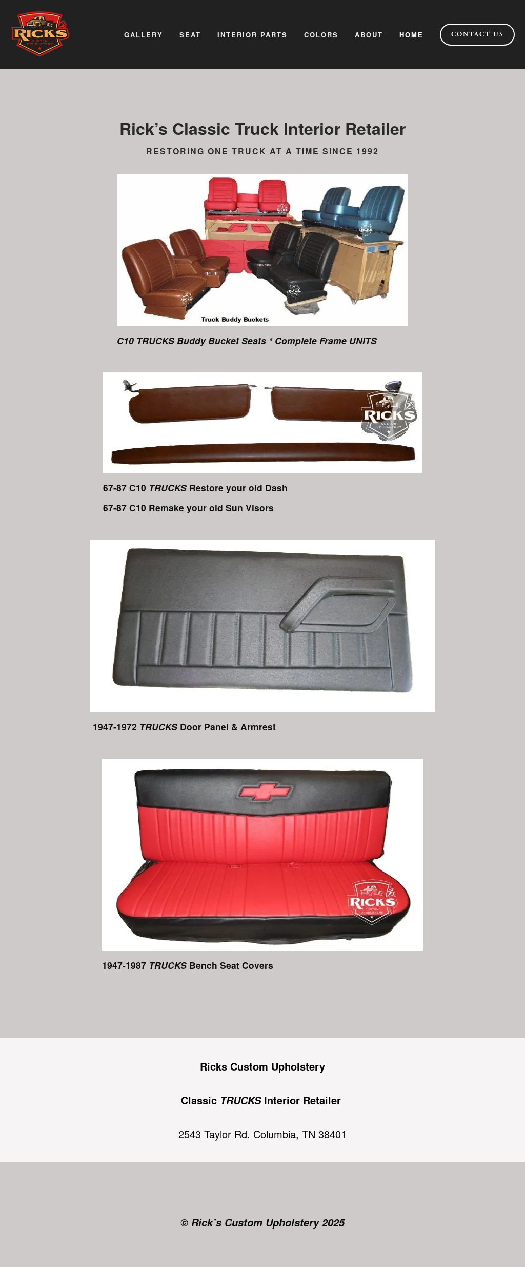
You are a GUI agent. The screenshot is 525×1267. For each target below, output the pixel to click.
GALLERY (143, 34)
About (369, 34)
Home (411, 34)
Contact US (477, 34)
